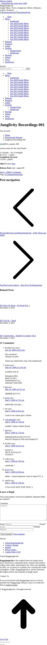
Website (37, 527)
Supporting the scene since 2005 (14, 3)
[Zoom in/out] (9, 642)
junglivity (13, 174)
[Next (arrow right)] (4, 644)
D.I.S (7, 174)
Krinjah (20, 174)
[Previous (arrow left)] (1, 644)
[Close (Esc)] (1, 642)
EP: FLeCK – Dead (8, 321)
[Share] (4, 642)
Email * (43, 524)
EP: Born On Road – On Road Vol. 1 (15, 305)
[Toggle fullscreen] (6, 642)
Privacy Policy (11, 550)
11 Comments (15, 172)
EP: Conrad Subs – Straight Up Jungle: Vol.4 (18, 336)
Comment (4, 503)
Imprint (8, 547)
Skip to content (6, 1)
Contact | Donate (11, 545)
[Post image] (7, 303)
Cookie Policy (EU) (13, 552)
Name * (3, 524)
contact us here (11, 585)
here (13, 164)
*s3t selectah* (10, 420)
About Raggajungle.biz (14, 543)
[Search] (24, 69)
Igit (6, 387)
